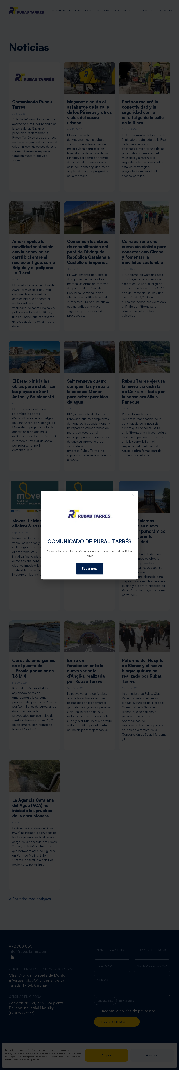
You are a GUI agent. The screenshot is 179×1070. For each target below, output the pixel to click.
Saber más (89, 568)
